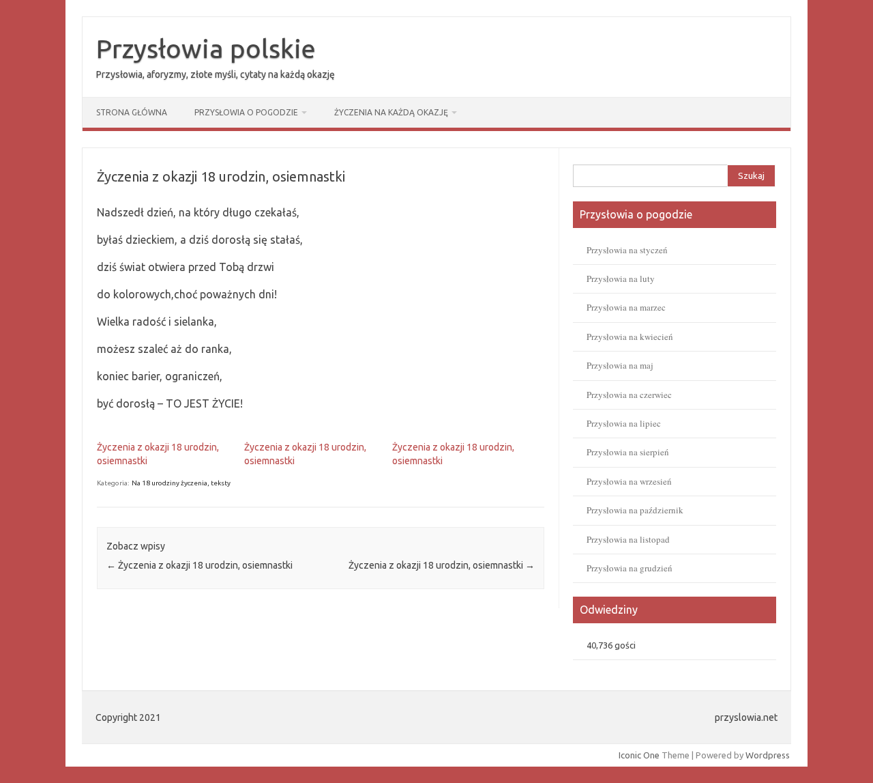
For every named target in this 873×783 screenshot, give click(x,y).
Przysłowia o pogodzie (246, 112)
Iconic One (639, 755)
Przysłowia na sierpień (628, 452)
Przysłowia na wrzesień (629, 481)
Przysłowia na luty (621, 278)
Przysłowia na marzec (626, 307)
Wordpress (767, 755)
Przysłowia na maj (620, 365)
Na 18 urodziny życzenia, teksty (181, 483)
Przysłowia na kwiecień (630, 336)
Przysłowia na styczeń (627, 250)
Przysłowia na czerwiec (629, 394)
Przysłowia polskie (206, 48)
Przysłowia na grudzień (629, 568)
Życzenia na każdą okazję (391, 112)
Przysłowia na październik (635, 510)
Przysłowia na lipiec (624, 423)
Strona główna (131, 112)
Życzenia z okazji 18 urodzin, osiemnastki (199, 565)
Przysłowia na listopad (628, 539)
